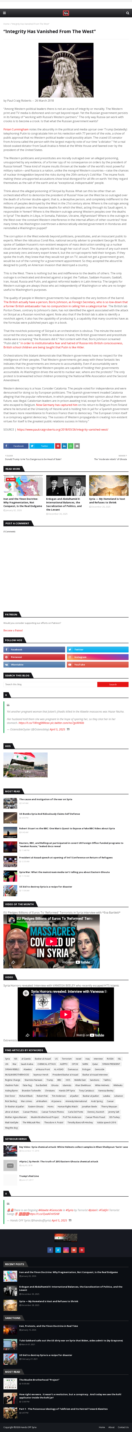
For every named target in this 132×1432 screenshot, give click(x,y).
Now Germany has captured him (57, 405)
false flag (27, 1085)
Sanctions (94, 1080)
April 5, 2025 (57, 729)
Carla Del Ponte (75, 1111)
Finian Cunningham (16, 129)
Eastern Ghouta (35, 1106)
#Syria (69, 1210)
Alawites (28, 1069)
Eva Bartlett (41, 1085)
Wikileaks (117, 1085)
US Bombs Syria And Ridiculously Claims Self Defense (49, 813)
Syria (7, 1058)
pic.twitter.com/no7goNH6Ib (67, 723)
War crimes (26, 1101)
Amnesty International (76, 1101)
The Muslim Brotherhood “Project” (39, 1379)
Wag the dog (11, 1127)
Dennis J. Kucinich (95, 1111)
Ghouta (54, 1085)
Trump (50, 1080)
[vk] (34, 665)
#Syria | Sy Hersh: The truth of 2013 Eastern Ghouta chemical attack (58, 1161)
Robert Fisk (42, 1095)
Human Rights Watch (68, 1106)
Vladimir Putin (12, 1085)
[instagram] (98, 657)
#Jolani (92, 1210)
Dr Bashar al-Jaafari (14, 1106)
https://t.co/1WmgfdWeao (34, 723)
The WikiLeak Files (31, 1122)
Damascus (73, 1069)
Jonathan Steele (89, 1106)
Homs (50, 1106)
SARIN (85, 1064)
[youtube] (98, 665)
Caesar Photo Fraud (95, 1117)
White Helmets (102, 1085)
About (111, 1427)
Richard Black (25, 1095)
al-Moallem (41, 1101)
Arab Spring (97, 1101)
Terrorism (67, 1058)
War (14, 1064)
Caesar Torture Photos (53, 1111)
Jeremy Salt (113, 1111)
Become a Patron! (13, 630)
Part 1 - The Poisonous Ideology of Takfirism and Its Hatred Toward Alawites (63, 1408)
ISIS (15, 1058)
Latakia (106, 1095)
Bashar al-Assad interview (95, 1074)
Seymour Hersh (40, 1074)
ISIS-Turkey (114, 1117)
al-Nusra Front (43, 1069)
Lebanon (118, 1095)
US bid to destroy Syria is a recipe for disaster (45, 886)
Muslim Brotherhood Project (45, 1117)
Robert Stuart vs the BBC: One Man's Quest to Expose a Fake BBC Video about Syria (67, 828)
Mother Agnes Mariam (16, 1117)
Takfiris (107, 1080)
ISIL (119, 1058)
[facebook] (34, 649)
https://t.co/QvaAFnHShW (44, 1214)
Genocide (99, 1069)
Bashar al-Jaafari (91, 1095)
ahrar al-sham (12, 1111)
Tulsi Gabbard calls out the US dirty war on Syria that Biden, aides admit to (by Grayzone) (71, 1340)
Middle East (80, 1080)
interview (98, 1058)
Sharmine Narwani (33, 1080)
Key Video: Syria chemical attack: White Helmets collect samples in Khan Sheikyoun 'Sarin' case (73, 1146)
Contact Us (123, 1427)
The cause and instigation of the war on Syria (45, 799)
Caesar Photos (30, 1111)
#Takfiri (103, 1210)
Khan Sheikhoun (83, 1085)
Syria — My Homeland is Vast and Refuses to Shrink (107, 500)
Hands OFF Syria (67, 1090)
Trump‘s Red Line (29, 1176)
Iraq (88, 1058)
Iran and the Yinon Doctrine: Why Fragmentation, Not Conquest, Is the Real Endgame (22, 502)
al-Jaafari (74, 1095)
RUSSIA (110, 1058)
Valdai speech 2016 (106, 1122)
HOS (68, 1080)
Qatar (95, 1064)
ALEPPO (64, 1064)
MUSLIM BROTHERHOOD (17, 1074)
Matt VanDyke (11, 1122)
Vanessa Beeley (105, 1090)
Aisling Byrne (11, 1090)
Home (6, 23)
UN (6, 1064)
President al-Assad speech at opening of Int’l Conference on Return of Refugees (66, 857)
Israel (78, 1058)
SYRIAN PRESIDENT (111, 1064)
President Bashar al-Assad (65, 1074)
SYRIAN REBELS (12, 1069)
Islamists (67, 1085)
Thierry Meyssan (109, 1106)
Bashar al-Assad (43, 1058)
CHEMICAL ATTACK (46, 1064)
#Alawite (43, 1210)
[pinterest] (34, 657)
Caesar (110, 1101)
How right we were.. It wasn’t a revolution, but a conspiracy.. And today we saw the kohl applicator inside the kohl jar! (70, 1396)
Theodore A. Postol (53, 1122)
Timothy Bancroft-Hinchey (80, 1122)
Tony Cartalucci (86, 1090)
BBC (59, 1080)
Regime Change (12, 1080)
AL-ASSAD (59, 1069)
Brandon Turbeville (31, 1090)
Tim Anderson (59, 1095)
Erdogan (86, 1069)
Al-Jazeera (56, 1101)
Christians (50, 1090)
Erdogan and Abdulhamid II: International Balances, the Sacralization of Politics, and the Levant (64, 504)
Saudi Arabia (27, 1064)
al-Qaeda (26, 1058)
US (56, 1058)
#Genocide (55, 1210)
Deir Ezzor (10, 1095)
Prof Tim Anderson (72, 1117)
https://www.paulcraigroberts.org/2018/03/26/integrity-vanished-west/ (62, 429)
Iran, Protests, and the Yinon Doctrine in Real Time (48, 1325)
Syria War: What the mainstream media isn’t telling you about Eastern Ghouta (64, 872)
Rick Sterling (11, 1101)
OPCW (75, 1064)
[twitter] (98, 649)
